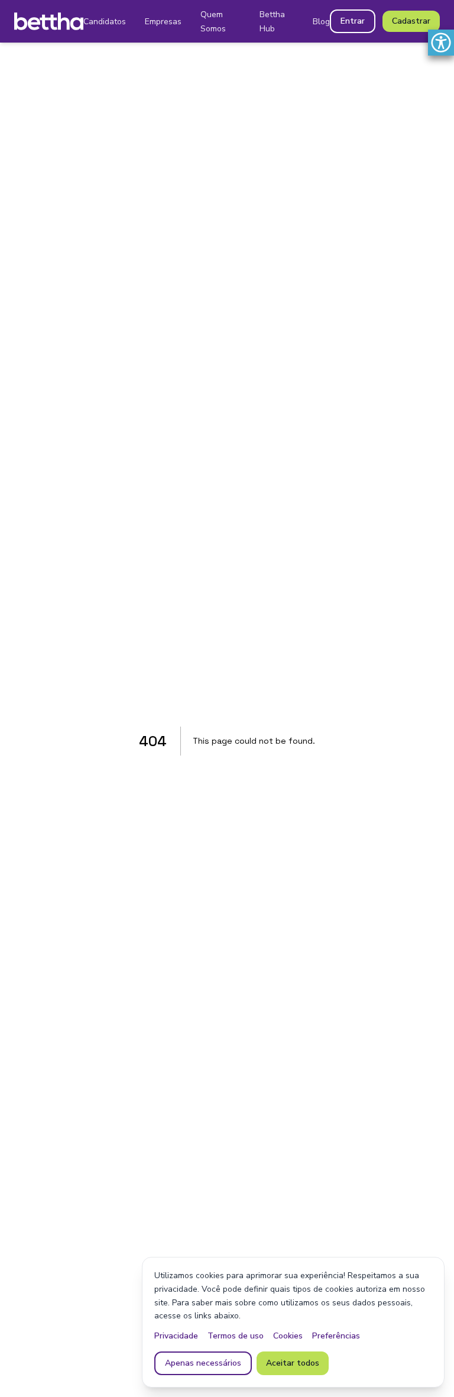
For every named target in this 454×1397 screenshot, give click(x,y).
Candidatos (104, 21)
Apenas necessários (203, 1363)
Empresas (163, 21)
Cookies (288, 1335)
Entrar (352, 21)
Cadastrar (411, 21)
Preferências (336, 1335)
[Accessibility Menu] (441, 43)
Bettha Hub (272, 21)
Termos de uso (235, 1335)
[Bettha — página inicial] (48, 21)
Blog (321, 21)
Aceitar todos (292, 1363)
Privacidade (176, 1335)
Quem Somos (213, 21)
